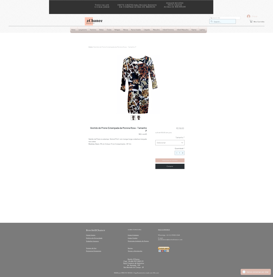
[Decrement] (176, 153)
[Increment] (182, 153)
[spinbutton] (179, 153)
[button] (251, 21)
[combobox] (169, 142)
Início (90, 47)
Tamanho (180, 137)
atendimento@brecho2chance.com (170, 239)
